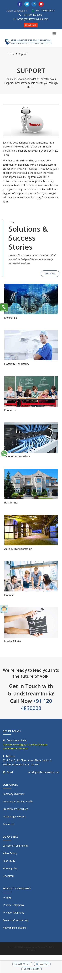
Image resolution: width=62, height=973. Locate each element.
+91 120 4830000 (32, 14)
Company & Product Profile (18, 801)
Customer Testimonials (16, 845)
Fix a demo (30, 25)
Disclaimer (8, 875)
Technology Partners (14, 816)
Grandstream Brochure (15, 809)
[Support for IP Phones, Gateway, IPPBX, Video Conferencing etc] (4, 609)
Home (11, 54)
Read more (31, 309)
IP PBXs (7, 897)
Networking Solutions (15, 927)
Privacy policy (10, 868)
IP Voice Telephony (13, 905)
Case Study (9, 860)
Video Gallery (10, 853)
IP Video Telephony (13, 912)
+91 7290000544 (45, 10)
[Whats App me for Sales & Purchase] (4, 453)
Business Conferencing (15, 920)
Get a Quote (32, 969)
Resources (8, 824)
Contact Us (23, 963)
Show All (50, 273)
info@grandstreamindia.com (32, 19)
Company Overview (13, 794)
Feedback (43, 963)
